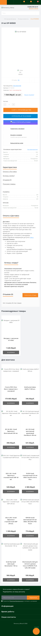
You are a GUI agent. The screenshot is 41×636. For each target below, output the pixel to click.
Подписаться (33, 597)
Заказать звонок (33, 8)
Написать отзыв (30, 295)
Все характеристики (32, 149)
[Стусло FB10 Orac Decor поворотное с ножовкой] (10, 376)
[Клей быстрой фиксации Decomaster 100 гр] (10, 551)
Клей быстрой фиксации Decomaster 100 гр (11, 564)
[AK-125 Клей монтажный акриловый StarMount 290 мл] (30, 418)
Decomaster (17, 86)
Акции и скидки (16, 135)
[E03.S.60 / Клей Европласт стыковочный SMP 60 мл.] (10, 462)
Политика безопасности (16, 601)
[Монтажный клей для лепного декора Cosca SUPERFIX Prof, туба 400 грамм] (30, 551)
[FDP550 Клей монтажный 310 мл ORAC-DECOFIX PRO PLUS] (30, 506)
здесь (32, 237)
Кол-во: (5, 101)
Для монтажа (8, 360)
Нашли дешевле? (29, 95)
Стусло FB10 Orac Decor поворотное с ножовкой (11, 389)
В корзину (11, 352)
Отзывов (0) (7, 180)
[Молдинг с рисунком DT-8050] (10, 327)
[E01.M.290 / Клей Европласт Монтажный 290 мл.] (10, 418)
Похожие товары (9, 184)
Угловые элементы (23, 19)
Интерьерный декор (10, 19)
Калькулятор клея (16, 143)
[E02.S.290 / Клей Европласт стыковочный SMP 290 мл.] (10, 506)
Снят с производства (21, 110)
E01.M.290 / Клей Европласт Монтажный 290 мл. (11, 431)
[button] (17, 2)
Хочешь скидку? (9, 176)
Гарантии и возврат (17, 129)
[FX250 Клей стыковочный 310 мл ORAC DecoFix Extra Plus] (30, 462)
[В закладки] (31, 80)
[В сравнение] (37, 80)
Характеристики (10, 167)
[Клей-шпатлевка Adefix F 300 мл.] (30, 376)
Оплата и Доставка (10, 172)
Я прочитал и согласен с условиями (20, 601)
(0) (18, 80)
